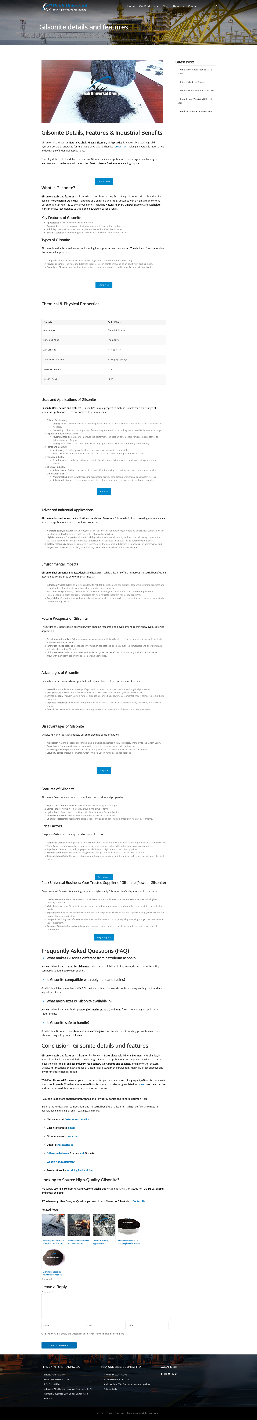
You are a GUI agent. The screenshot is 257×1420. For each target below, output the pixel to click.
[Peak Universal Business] (65, 7)
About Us (178, 6)
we (142, 1084)
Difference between (58, 1153)
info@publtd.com (60, 1379)
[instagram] (166, 1374)
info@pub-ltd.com (119, 1379)
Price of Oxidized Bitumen (193, 82)
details (72, 1127)
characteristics (64, 1144)
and (81, 1153)
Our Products (147, 6)
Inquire (104, 770)
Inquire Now (104, 181)
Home (131, 6)
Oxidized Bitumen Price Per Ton (196, 111)
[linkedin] (176, 1374)
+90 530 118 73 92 (119, 1374)
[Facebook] (162, 1374)
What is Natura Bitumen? (61, 1161)
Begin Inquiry (104, 937)
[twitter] (169, 1374)
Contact (193, 6)
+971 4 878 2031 (59, 1374)
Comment (47, 1292)
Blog (165, 6)
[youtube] (173, 1374)
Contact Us (104, 284)
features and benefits (77, 1119)
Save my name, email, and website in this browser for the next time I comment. (84, 1333)
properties (121, 146)
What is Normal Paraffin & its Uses (197, 90)
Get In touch (104, 877)
